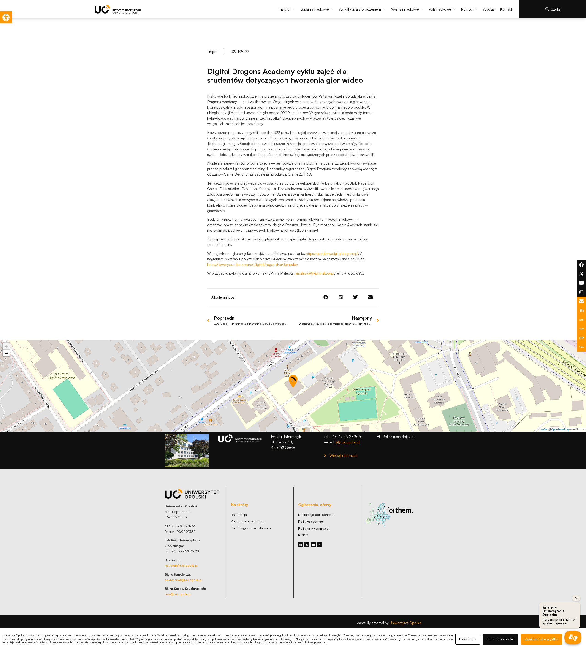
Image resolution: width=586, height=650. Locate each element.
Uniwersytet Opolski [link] (405, 622)
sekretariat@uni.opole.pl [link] (183, 580)
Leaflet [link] (543, 429)
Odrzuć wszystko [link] (500, 639)
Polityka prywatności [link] (316, 642)
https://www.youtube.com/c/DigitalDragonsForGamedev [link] (252, 264)
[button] (287, 9)
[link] (6, 17)
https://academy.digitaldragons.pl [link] (332, 253)
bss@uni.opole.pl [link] (178, 594)
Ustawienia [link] (467, 639)
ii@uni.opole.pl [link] (347, 442)
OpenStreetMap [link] (560, 429)
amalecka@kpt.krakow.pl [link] (314, 273)
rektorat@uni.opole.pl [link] (181, 565)
